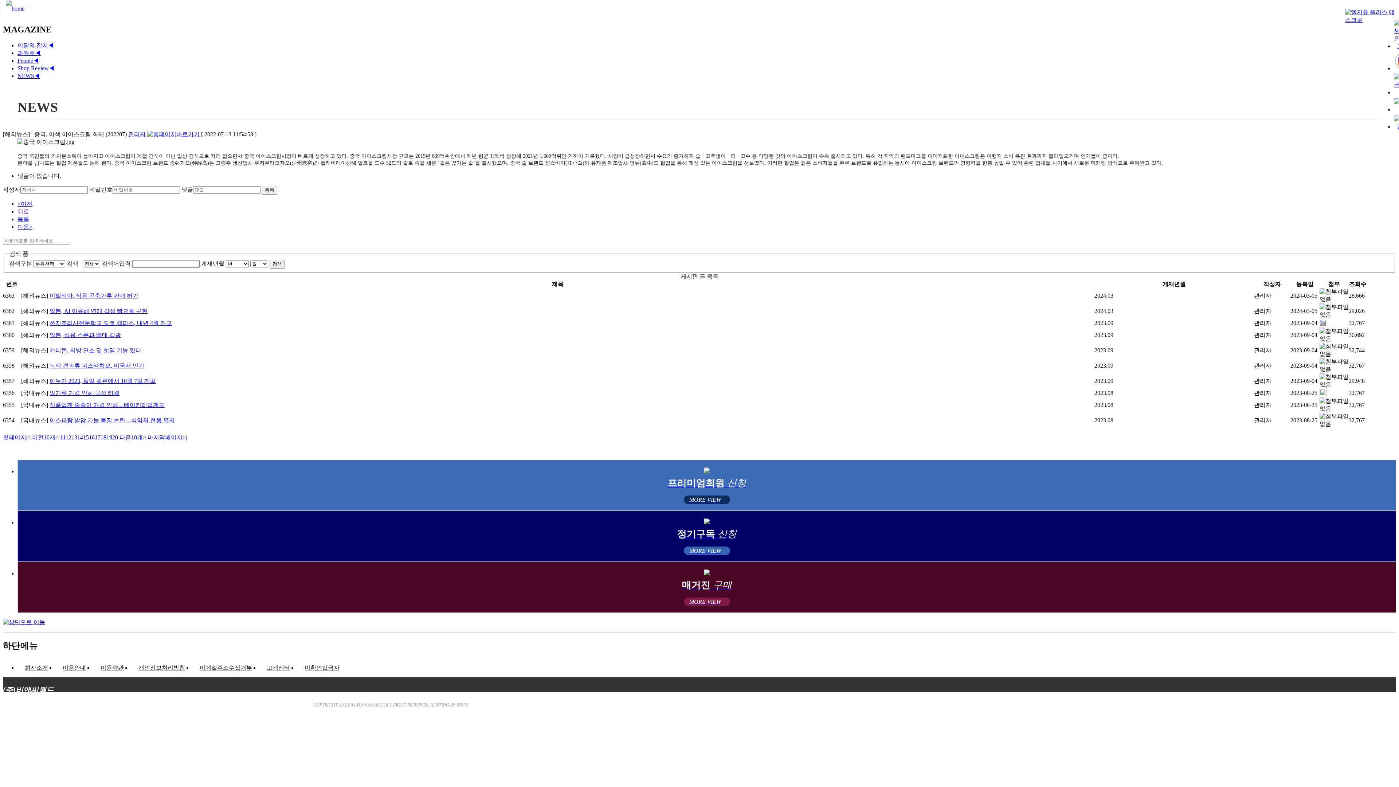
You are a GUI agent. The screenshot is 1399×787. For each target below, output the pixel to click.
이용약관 (112, 668)
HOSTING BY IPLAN (449, 705)
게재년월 (212, 264)
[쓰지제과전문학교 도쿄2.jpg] (1323, 324)
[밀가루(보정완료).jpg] (1323, 394)
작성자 (11, 190)
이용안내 (74, 668)
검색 (74, 264)
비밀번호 (101, 190)
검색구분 (20, 264)
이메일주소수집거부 (226, 668)
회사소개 (36, 668)
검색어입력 (116, 264)
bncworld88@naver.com (770, 743)
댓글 (187, 190)
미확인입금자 (322, 668)
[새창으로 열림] (173, 134)
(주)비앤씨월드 (368, 705)
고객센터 (278, 668)
